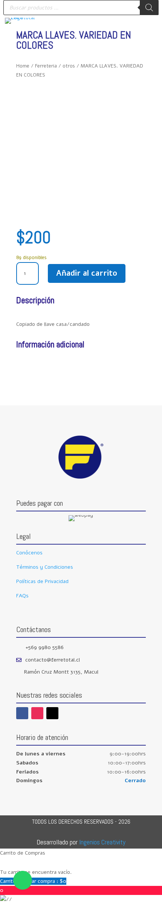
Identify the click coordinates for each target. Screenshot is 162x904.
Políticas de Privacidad (42, 581)
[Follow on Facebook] (22, 713)
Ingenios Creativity (102, 842)
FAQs (22, 595)
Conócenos (29, 552)
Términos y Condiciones (44, 567)
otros (69, 66)
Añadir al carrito (86, 273)
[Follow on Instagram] (37, 713)
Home (22, 66)
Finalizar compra (41, 881)
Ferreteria (46, 66)
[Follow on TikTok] (52, 713)
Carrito (8, 881)
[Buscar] (149, 7)
